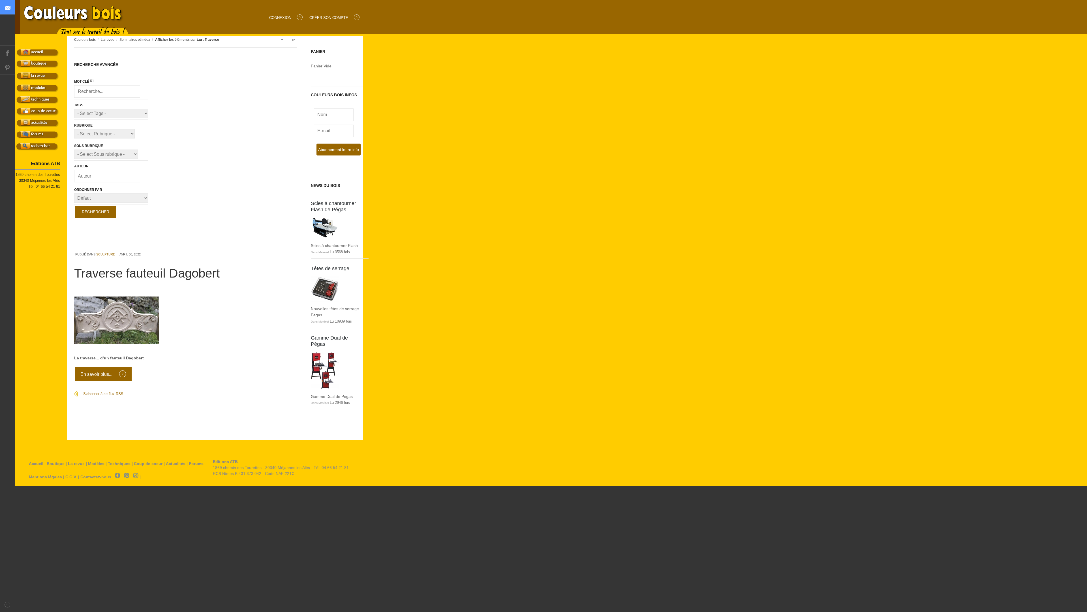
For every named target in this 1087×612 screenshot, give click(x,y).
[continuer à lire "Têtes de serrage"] (337, 289)
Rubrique (83, 125)
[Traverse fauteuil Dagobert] (185, 320)
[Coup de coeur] (38, 113)
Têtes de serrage (330, 268)
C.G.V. (71, 477)
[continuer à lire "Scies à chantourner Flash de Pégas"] (337, 228)
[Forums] (38, 136)
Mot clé (83, 82)
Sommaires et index (134, 40)
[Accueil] (38, 54)
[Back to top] (7, 604)
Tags (78, 105)
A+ (281, 39)
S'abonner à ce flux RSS (103, 394)
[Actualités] (38, 124)
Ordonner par (88, 190)
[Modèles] (38, 89)
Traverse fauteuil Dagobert (147, 273)
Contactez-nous (95, 477)
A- (293, 39)
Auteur (81, 166)
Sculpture (105, 254)
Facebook (7, 52)
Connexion (280, 18)
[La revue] (38, 77)
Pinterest (7, 67)
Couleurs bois (85, 40)
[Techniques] (38, 101)
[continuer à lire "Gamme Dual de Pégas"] (337, 371)
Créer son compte (328, 18)
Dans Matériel (320, 252)
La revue (107, 40)
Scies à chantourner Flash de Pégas (333, 206)
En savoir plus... (97, 374)
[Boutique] (38, 65)
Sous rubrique (88, 146)
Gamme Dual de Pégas (329, 341)
